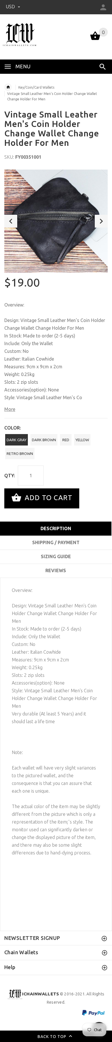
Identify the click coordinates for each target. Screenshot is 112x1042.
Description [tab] (55, 528)
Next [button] (101, 221)
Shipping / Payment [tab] (56, 542)
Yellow (82, 440)
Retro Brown (20, 454)
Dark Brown (44, 440)
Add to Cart (47, 498)
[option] (56, 221)
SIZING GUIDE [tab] (56, 556)
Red (65, 440)
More (9, 409)
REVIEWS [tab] (55, 570)
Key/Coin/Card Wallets (36, 87)
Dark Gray (16, 440)
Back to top (52, 1036)
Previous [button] (10, 221)
